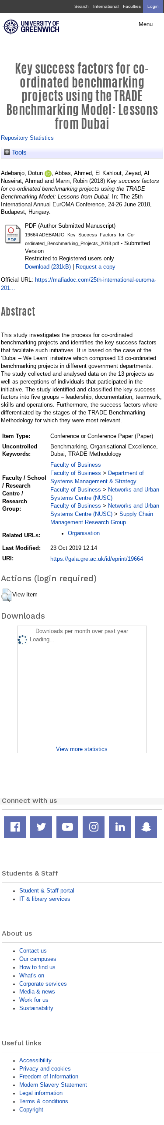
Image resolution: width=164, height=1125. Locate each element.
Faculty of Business (75, 464)
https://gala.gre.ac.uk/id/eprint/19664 (96, 559)
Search (81, 6)
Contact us (33, 950)
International (106, 6)
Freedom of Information (48, 1076)
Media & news (37, 991)
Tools (18, 152)
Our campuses (37, 959)
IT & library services (44, 899)
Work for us (34, 1000)
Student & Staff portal (46, 890)
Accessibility (35, 1060)
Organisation (84, 533)
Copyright (31, 1109)
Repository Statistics (27, 138)
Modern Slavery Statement (53, 1084)
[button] (6, 595)
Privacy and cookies (45, 1068)
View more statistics (82, 749)
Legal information (41, 1093)
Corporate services (43, 983)
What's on (31, 975)
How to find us (37, 967)
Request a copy (95, 266)
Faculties (132, 6)
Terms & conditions (43, 1101)
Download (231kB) (48, 266)
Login (153, 6)
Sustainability (36, 1008)
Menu (146, 24)
